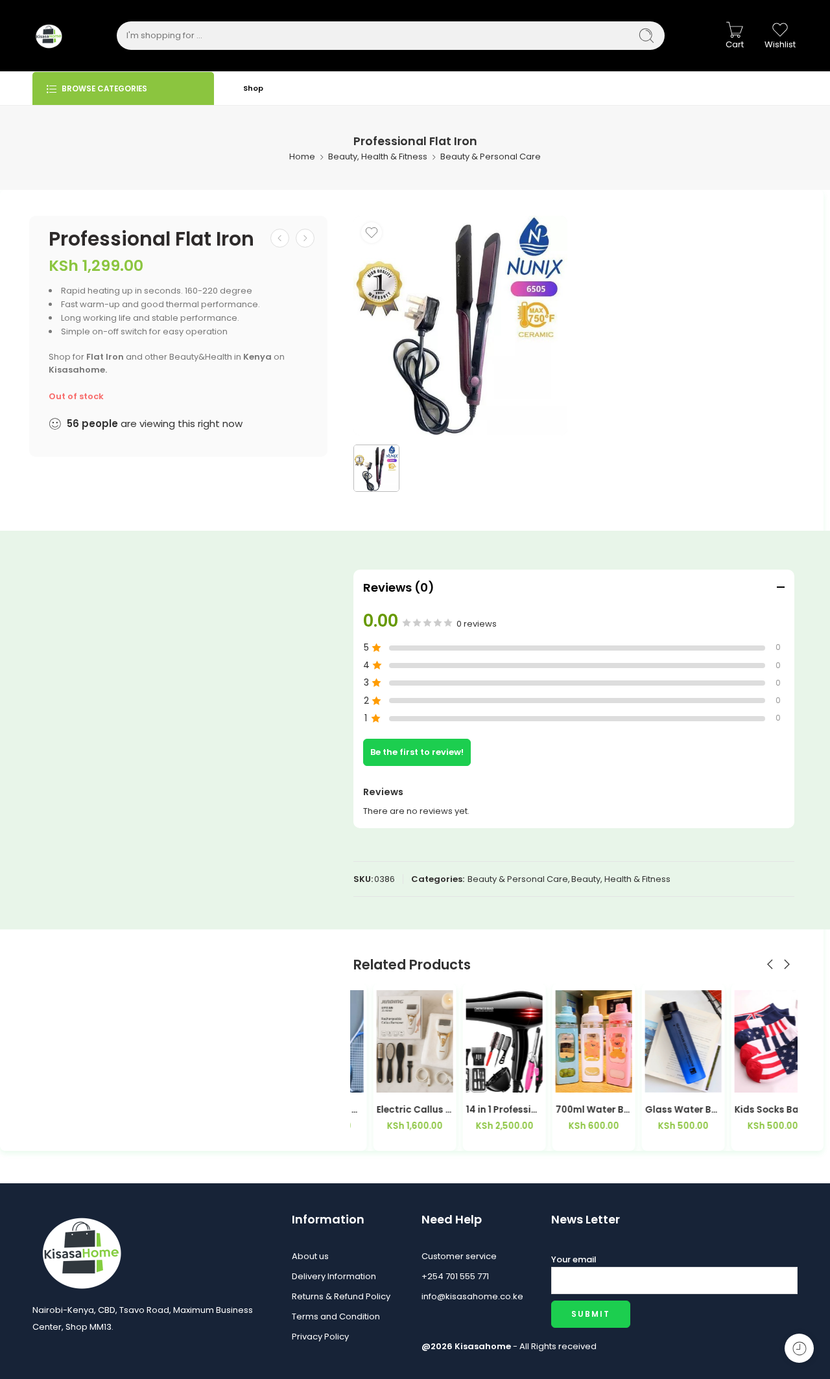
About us (310, 1256)
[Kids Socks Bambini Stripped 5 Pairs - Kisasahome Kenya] (749, 1041)
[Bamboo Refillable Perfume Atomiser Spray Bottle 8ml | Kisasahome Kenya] (279, 238)
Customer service (459, 1256)
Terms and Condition (336, 1316)
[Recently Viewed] (799, 1348)
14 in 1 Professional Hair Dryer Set (481, 1110)
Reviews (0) (398, 587)
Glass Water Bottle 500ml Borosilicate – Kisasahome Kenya (660, 1110)
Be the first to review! (417, 752)
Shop (253, 88)
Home (302, 156)
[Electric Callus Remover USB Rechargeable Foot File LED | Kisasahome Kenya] (391, 1041)
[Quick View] (416, 1079)
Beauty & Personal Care (490, 156)
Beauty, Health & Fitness (377, 156)
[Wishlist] (371, 232)
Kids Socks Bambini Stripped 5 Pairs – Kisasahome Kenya (749, 1110)
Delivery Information (334, 1276)
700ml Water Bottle (570, 1110)
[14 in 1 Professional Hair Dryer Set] (481, 1041)
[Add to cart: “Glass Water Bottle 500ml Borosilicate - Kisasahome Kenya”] (635, 1079)
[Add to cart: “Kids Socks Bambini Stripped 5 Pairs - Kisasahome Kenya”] (725, 1079)
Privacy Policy (320, 1336)
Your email (574, 1259)
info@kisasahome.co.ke (472, 1296)
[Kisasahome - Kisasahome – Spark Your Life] (48, 35)
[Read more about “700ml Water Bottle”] (546, 1079)
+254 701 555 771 (455, 1276)
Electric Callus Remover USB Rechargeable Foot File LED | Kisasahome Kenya (391, 1110)
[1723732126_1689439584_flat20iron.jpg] (460, 325)
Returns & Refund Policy (341, 1296)
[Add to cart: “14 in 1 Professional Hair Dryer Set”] (457, 1079)
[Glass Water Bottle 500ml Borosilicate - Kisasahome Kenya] (660, 1041)
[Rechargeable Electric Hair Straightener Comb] (305, 238)
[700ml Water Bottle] (570, 1041)
